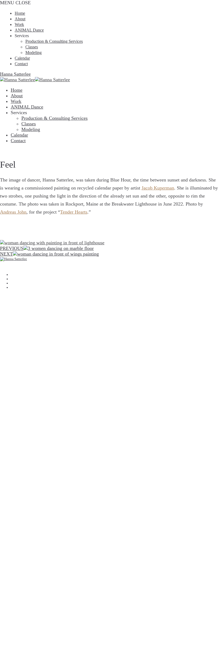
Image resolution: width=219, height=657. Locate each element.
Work (19, 24)
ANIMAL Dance (29, 30)
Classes (31, 47)
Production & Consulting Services (54, 41)
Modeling (33, 52)
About (20, 19)
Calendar (22, 58)
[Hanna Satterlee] (109, 263)
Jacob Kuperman (158, 188)
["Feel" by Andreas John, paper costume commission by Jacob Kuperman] (52, 164)
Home (20, 13)
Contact (21, 63)
